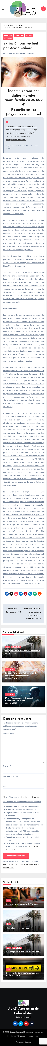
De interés (19, 35)
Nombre (7, 766)
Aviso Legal (33, 1036)
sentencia (8, 39)
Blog (8, 647)
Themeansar (38, 1032)
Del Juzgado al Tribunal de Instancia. (22, 651)
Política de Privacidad (30, 797)
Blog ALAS (8, 35)
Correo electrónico (11, 776)
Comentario (8, 734)
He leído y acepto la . (22, 797)
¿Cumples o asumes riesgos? (19, 928)
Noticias (29, 35)
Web (5, 787)
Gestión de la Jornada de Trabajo (22, 904)
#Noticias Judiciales (26, 53)
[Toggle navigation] (3, 8)
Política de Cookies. (23, 1042)
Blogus (27, 1032)
